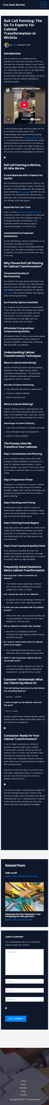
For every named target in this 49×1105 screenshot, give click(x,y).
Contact (23, 1095)
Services (23, 1088)
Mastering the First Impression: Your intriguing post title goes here (23, 915)
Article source (24, 192)
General (21, 920)
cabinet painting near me (30, 212)
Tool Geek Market (14, 4)
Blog (23, 1091)
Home (23, 1081)
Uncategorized (23, 876)
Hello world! (11, 872)
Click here (8, 293)
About (23, 1084)
